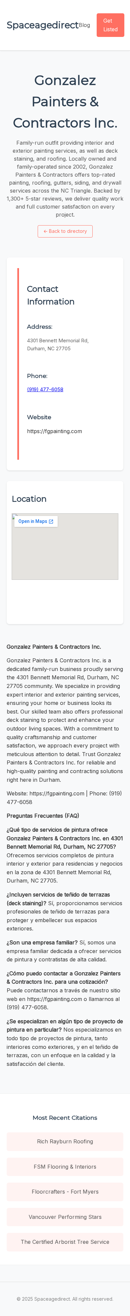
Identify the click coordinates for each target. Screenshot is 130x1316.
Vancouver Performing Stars (65, 1217)
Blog (84, 25)
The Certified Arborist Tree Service (65, 1241)
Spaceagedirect (43, 25)
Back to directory (65, 231)
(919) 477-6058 (45, 389)
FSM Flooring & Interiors (65, 1166)
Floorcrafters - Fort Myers (65, 1191)
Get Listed (110, 25)
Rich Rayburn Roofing (65, 1141)
